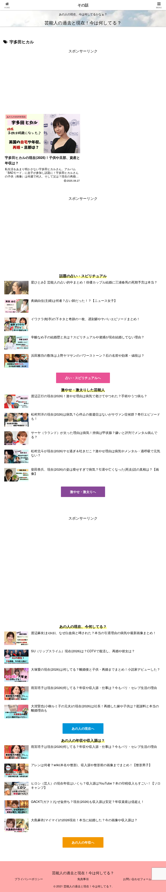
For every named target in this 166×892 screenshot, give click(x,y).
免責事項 (83, 879)
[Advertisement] (83, 82)
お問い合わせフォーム (137, 879)
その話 (83, 5)
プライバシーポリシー (29, 879)
